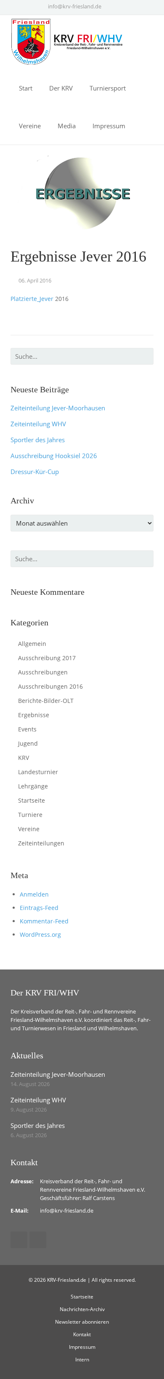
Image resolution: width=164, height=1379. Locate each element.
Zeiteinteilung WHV (38, 424)
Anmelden (34, 894)
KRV (23, 758)
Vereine (29, 829)
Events (27, 729)
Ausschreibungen (43, 672)
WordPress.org (40, 934)
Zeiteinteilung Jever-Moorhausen (58, 408)
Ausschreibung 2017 (47, 658)
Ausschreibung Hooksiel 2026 (54, 455)
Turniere (30, 815)
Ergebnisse (33, 715)
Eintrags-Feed (39, 908)
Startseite (31, 800)
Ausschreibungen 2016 (50, 686)
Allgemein (32, 644)
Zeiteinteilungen (41, 843)
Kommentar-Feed (44, 921)
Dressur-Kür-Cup (35, 471)
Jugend (28, 743)
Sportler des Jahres (38, 439)
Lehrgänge (33, 786)
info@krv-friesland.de (74, 6)
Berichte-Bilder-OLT (46, 701)
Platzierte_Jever (32, 299)
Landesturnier (38, 772)
